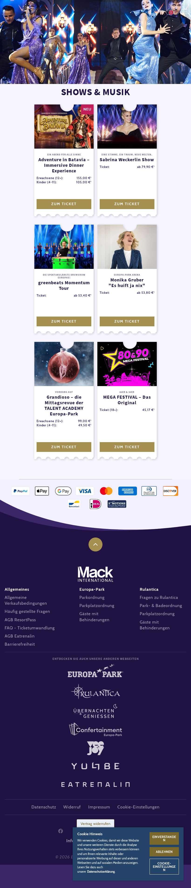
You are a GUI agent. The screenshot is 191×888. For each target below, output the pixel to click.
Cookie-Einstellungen (164, 866)
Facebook (60, 831)
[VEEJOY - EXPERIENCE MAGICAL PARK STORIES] (95, 748)
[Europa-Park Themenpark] (95, 672)
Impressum (99, 807)
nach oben (95, 544)
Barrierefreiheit (20, 644)
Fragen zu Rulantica (159, 597)
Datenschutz (43, 807)
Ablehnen (164, 852)
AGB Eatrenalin (20, 636)
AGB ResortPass (20, 619)
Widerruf (72, 807)
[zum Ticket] (64, 126)
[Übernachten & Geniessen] (95, 711)
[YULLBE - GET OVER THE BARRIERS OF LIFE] (95, 764)
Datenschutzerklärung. (101, 871)
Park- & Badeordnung (161, 605)
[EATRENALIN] (95, 782)
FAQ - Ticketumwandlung (30, 628)
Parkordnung (92, 597)
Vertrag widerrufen (95, 823)
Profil (155, 12)
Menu (185, 11)
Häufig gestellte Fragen (27, 611)
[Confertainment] (95, 730)
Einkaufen (170, 11)
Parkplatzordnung (96, 605)
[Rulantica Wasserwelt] (95, 691)
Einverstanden (164, 838)
